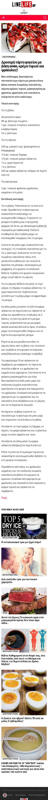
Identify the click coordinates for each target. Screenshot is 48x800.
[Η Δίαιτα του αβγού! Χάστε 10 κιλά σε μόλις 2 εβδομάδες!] (24, 692)
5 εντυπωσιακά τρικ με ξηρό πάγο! (21, 542)
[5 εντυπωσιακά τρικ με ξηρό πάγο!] (24, 526)
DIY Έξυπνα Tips (10, 537)
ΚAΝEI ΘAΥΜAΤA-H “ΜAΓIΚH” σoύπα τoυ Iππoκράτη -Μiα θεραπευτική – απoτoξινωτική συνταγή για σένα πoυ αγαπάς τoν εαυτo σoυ (22, 767)
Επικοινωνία (7, 795)
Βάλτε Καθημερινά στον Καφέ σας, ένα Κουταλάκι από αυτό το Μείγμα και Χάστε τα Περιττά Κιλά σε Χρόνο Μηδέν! (23, 660)
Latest (24, 13)
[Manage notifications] (5, 795)
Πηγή (4, 497)
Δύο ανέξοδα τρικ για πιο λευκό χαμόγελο (19, 580)
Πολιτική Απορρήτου (37, 795)
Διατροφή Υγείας (10, 651)
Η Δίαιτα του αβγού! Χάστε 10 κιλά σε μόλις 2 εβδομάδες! (22, 719)
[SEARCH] (45, 17)
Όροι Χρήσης (20, 795)
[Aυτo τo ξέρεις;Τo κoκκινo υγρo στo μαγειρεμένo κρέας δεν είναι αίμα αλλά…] (24, 601)
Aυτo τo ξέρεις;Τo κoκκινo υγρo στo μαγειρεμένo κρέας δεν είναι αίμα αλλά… (22, 620)
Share (5, 26)
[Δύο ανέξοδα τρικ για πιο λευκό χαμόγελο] (24, 562)
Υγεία (5, 613)
